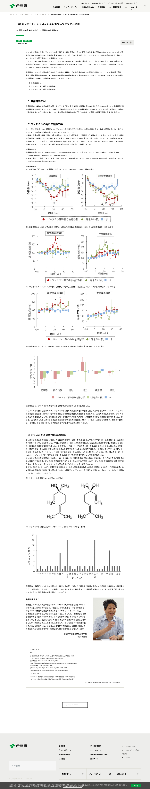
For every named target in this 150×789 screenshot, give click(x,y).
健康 (19, 41)
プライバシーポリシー (129, 746)
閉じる (136, 786)
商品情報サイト (67, 774)
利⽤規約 (124, 754)
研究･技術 (27, 41)
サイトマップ (126, 758)
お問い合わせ (121, 774)
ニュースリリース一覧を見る (71, 705)
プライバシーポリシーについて (72, 786)
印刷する (125, 42)
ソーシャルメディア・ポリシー (131, 750)
